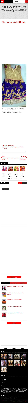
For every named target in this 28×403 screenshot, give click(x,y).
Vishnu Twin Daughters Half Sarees (14, 306)
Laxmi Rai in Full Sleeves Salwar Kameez (15, 286)
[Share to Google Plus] (6, 358)
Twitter (4, 379)
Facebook (24, 183)
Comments (14, 283)
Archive (23, 283)
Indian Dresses (14, 7)
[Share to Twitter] (4, 358)
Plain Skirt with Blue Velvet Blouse (14, 299)
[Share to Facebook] (3, 358)
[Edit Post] (25, 151)
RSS (4, 382)
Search (26, 1)
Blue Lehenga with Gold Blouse (13, 22)
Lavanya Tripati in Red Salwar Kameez (15, 313)
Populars (6, 283)
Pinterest (5, 380)
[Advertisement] (14, 34)
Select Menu (2, 1)
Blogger (19, 183)
